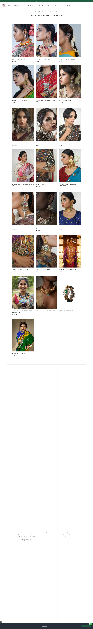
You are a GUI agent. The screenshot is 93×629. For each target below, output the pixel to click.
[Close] (69, 298)
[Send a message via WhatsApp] (90, 624)
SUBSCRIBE (46, 326)
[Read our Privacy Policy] (67, 321)
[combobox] (28, 314)
